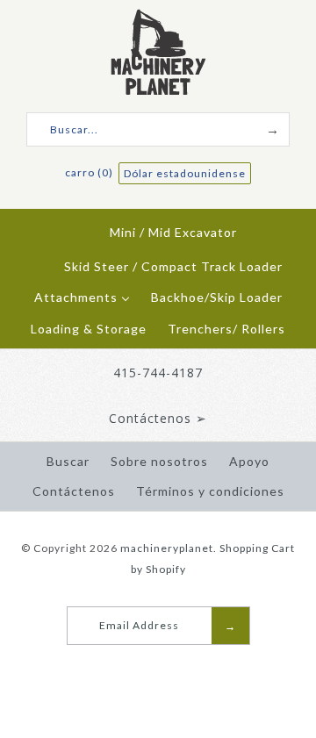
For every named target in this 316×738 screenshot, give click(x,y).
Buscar (68, 461)
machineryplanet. (168, 548)
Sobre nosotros (159, 461)
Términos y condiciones (210, 491)
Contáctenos (73, 491)
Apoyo (249, 461)
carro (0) (90, 172)
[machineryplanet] (158, 19)
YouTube (164, 667)
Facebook (142, 667)
